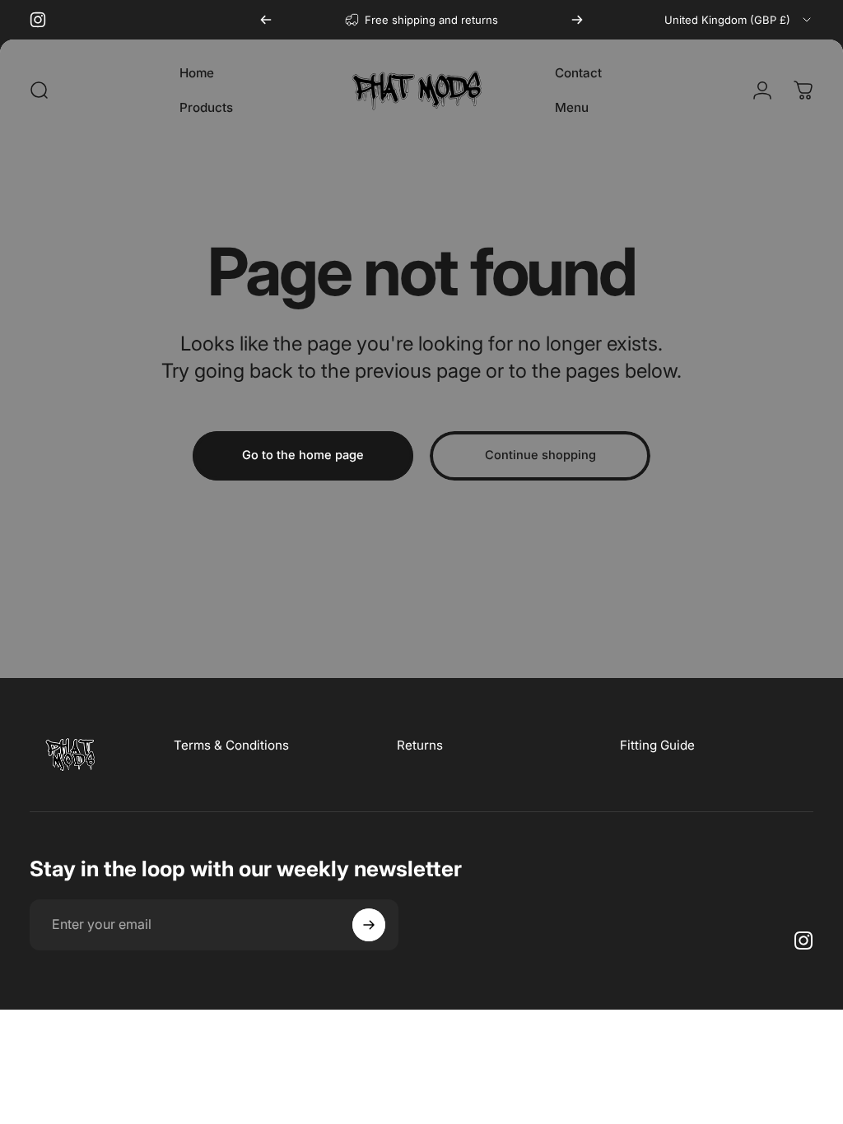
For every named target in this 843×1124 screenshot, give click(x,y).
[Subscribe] (368, 924)
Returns (420, 745)
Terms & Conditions (231, 745)
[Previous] (266, 19)
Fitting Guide (657, 745)
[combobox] (738, 19)
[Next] (577, 19)
